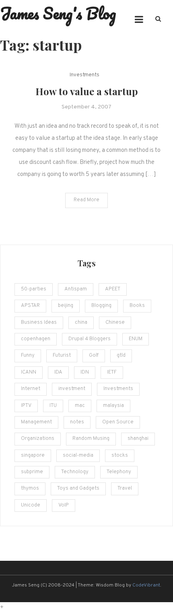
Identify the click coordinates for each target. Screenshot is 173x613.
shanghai (138, 438)
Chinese (115, 322)
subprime (32, 472)
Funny (28, 355)
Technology (75, 472)
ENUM (135, 339)
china (81, 322)
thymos (30, 488)
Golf (94, 355)
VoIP (63, 505)
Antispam (75, 289)
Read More (86, 200)
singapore (33, 455)
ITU (53, 406)
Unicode (30, 505)
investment (71, 389)
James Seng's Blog (58, 13)
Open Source (118, 422)
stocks (119, 455)
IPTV (26, 406)
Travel (124, 488)
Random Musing (90, 438)
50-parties (33, 289)
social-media (78, 455)
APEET (112, 289)
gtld (121, 355)
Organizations (37, 438)
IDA (58, 372)
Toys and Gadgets (78, 488)
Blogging (101, 305)
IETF (112, 372)
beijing (65, 305)
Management (36, 422)
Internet (30, 389)
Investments (84, 75)
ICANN (28, 372)
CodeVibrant (146, 585)
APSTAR (30, 305)
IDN (84, 372)
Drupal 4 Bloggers (89, 339)
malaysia (113, 406)
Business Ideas (39, 322)
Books (137, 305)
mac (80, 406)
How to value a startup (86, 91)
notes (77, 422)
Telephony (119, 472)
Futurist (62, 355)
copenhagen (35, 339)
